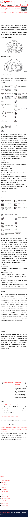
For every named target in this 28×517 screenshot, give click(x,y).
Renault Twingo (5, 498)
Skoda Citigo (4, 503)
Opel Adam (4, 494)
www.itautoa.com (5, 512)
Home (2, 5)
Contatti (23, 5)
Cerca (16, 5)
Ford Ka (3, 487)
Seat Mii (3, 501)
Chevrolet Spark (5, 480)
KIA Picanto (4, 491)
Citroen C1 (4, 482)
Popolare (9, 5)
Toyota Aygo (3, 12)
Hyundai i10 (4, 489)
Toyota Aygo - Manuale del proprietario (15, 12)
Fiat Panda (4, 484)
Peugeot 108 (4, 496)
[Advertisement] (14, 18)
